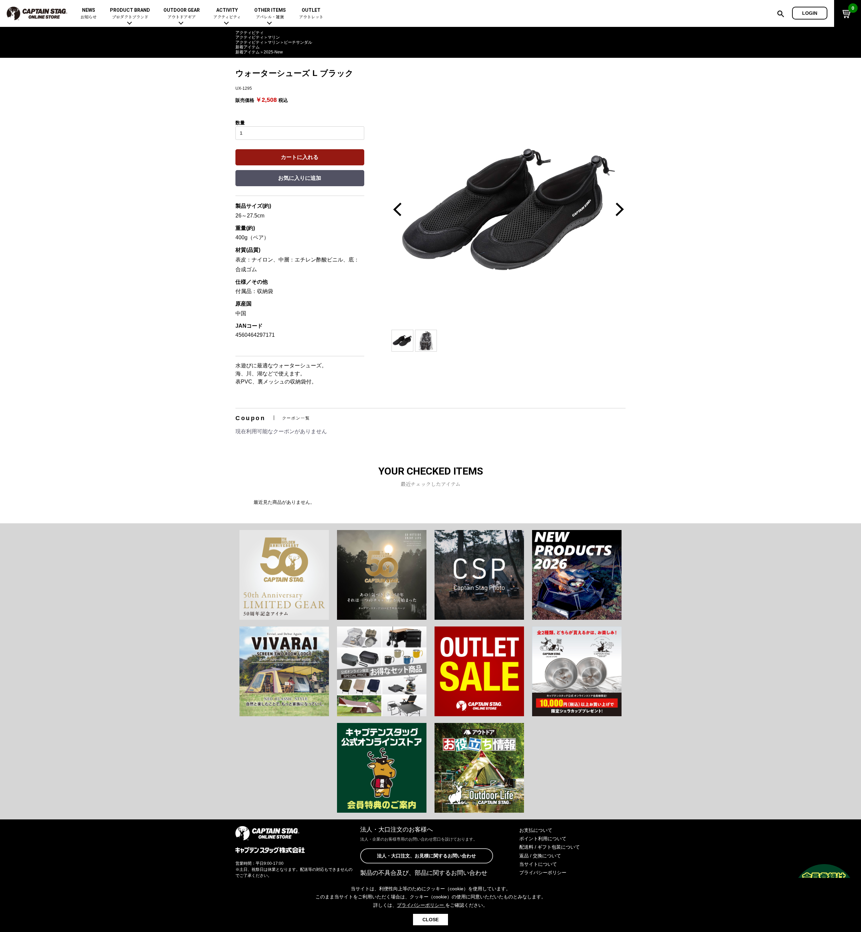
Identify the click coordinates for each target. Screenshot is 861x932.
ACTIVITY (227, 13)
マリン (274, 37)
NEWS (88, 13)
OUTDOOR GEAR (181, 13)
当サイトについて (538, 864)
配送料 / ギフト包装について (549, 847)
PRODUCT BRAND (130, 13)
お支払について (535, 830)
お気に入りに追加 (299, 178)
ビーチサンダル (298, 42)
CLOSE (430, 919)
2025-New (273, 52)
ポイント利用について (542, 838)
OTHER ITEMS (270, 13)
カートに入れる (300, 157)
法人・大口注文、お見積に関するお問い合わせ (426, 855)
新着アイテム (247, 47)
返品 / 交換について (540, 855)
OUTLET (311, 13)
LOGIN (809, 13)
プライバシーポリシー (542, 872)
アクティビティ (249, 32)
